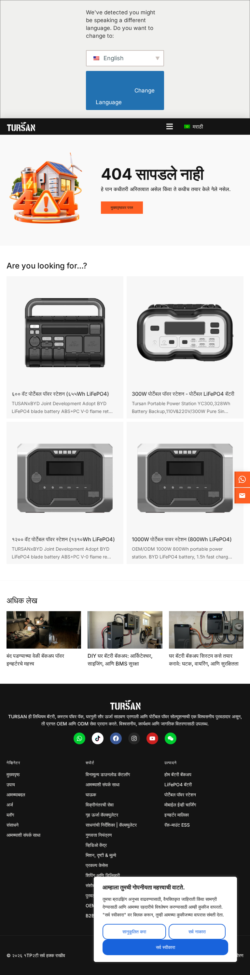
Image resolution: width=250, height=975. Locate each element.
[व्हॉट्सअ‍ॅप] (79, 738)
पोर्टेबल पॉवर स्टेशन (180, 794)
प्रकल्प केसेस (97, 865)
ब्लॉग (10, 814)
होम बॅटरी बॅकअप (177, 774)
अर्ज (10, 804)
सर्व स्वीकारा (165, 947)
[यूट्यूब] (152, 738)
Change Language (125, 96)
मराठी (197, 126)
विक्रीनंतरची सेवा (100, 804)
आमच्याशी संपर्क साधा (23, 835)
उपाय (11, 784)
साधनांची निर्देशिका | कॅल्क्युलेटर (111, 825)
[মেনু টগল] (169, 126)
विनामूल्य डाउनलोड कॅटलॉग (108, 774)
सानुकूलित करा (134, 931)
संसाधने (13, 825)
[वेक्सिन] (170, 738)
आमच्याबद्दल (16, 794)
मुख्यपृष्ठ (13, 774)
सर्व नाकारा (197, 931)
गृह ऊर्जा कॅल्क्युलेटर (102, 814)
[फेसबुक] (116, 738)
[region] (165, 919)
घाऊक (91, 794)
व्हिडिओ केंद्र (96, 845)
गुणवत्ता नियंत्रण (99, 835)
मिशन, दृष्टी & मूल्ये (101, 855)
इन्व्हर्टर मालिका (176, 814)
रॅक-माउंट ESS (177, 825)
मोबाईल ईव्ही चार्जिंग (180, 804)
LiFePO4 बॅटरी (178, 784)
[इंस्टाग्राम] (134, 738)
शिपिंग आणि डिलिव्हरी (103, 875)
